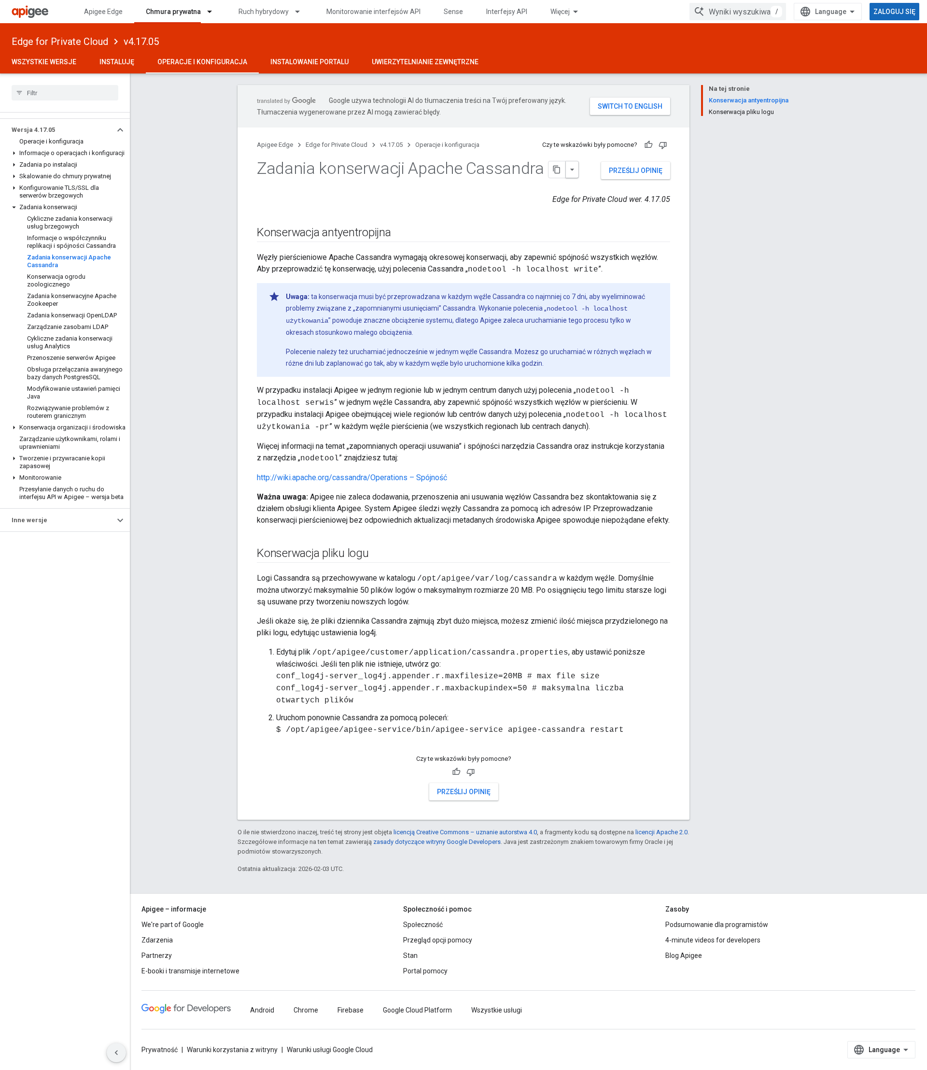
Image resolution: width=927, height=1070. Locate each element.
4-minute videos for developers (712, 940)
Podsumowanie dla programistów (716, 924)
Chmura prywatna (173, 11)
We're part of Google (172, 924)
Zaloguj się (894, 11)
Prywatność (159, 1050)
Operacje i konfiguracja (202, 62)
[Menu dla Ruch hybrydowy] (302, 11)
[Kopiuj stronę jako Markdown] (557, 169)
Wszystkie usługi (496, 1010)
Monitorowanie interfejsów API (373, 11)
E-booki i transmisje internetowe (190, 971)
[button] (57, 130)
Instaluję (116, 62)
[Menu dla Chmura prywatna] (214, 11)
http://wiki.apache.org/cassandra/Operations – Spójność (352, 477)
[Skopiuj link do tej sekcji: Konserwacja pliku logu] (378, 554)
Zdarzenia (157, 940)
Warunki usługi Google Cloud (330, 1050)
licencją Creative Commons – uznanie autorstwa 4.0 (465, 832)
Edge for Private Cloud (60, 41)
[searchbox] (65, 92)
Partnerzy (156, 955)
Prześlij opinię (635, 170)
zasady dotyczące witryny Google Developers (437, 841)
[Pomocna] (648, 145)
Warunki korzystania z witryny (232, 1050)
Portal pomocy (425, 971)
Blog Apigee (683, 955)
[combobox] (737, 11)
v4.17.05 (141, 41)
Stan (410, 955)
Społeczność (423, 924)
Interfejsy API (506, 11)
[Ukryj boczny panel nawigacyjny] (116, 1052)
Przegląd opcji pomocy (437, 940)
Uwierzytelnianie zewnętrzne (425, 62)
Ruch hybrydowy (264, 11)
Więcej (560, 11)
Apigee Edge (103, 11)
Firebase (350, 1010)
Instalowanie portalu (309, 62)
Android (262, 1010)
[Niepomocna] (663, 145)
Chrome (306, 1010)
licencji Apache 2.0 (661, 832)
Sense (453, 11)
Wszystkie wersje (44, 62)
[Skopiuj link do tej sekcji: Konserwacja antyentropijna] (400, 233)
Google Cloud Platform (417, 1010)
